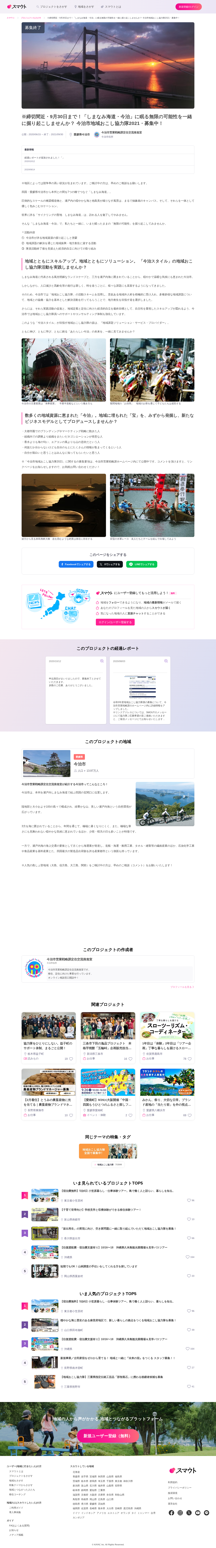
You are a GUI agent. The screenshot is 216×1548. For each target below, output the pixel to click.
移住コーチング (17, 1494)
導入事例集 (15, 1512)
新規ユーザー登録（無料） (108, 1436)
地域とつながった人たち (22, 1489)
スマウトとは (16, 1471)
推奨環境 (172, 1493)
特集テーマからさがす (21, 1485)
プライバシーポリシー (180, 1487)
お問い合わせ (175, 1498)
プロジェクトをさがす (21, 1475)
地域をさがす (16, 1480)
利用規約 (172, 1482)
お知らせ (14, 1530)
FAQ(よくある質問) (19, 1525)
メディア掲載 (16, 1535)
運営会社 (172, 1503)
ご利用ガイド (16, 1507)
